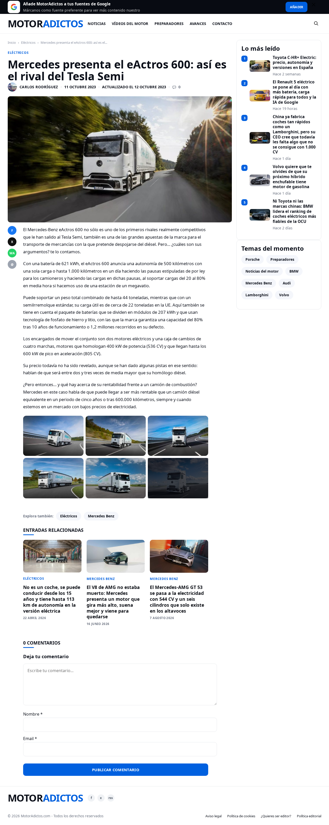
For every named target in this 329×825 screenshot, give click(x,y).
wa (12, 253)
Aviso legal (213, 816)
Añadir (296, 7)
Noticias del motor (262, 271)
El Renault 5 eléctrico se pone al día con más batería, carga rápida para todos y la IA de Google (294, 92)
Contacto (222, 23)
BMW (293, 271)
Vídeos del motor (130, 23)
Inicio (12, 42)
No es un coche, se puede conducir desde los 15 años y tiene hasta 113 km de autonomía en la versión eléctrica (51, 599)
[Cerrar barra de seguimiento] (315, 7)
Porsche (252, 259)
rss (110, 798)
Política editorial (309, 816)
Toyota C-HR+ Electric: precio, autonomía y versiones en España (294, 62)
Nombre (33, 714)
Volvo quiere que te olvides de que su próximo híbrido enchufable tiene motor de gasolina (292, 176)
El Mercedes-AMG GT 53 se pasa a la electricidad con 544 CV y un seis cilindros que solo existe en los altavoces (177, 599)
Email (30, 738)
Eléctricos (28, 42)
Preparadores (169, 23)
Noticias (97, 23)
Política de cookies (241, 816)
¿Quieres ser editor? (276, 816)
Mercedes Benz (101, 516)
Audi (287, 283)
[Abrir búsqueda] (316, 24)
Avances (198, 23)
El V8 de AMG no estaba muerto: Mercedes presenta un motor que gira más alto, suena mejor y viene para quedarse (113, 602)
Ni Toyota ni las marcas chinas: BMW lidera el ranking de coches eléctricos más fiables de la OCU (294, 211)
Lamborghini (256, 294)
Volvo (284, 294)
